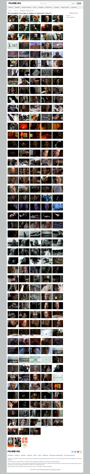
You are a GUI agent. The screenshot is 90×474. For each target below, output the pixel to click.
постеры (68, 15)
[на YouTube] (78, 452)
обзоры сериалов (26, 7)
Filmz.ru (73, 458)
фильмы (23, 455)
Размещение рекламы (55, 469)
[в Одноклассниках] (81, 452)
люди (39, 455)
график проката (65, 7)
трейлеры (41, 7)
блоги (35, 455)
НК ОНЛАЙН (56, 7)
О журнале (74, 7)
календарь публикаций (56, 455)
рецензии (17, 7)
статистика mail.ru (69, 455)
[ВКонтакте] (72, 452)
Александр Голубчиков (38, 461)
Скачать (13, 22)
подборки (45, 455)
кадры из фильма (70, 17)
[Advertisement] (74, 39)
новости (11, 7)
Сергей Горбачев (55, 461)
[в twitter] (75, 452)
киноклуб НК (48, 7)
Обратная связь (45, 469)
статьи (35, 7)
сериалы (29, 455)
